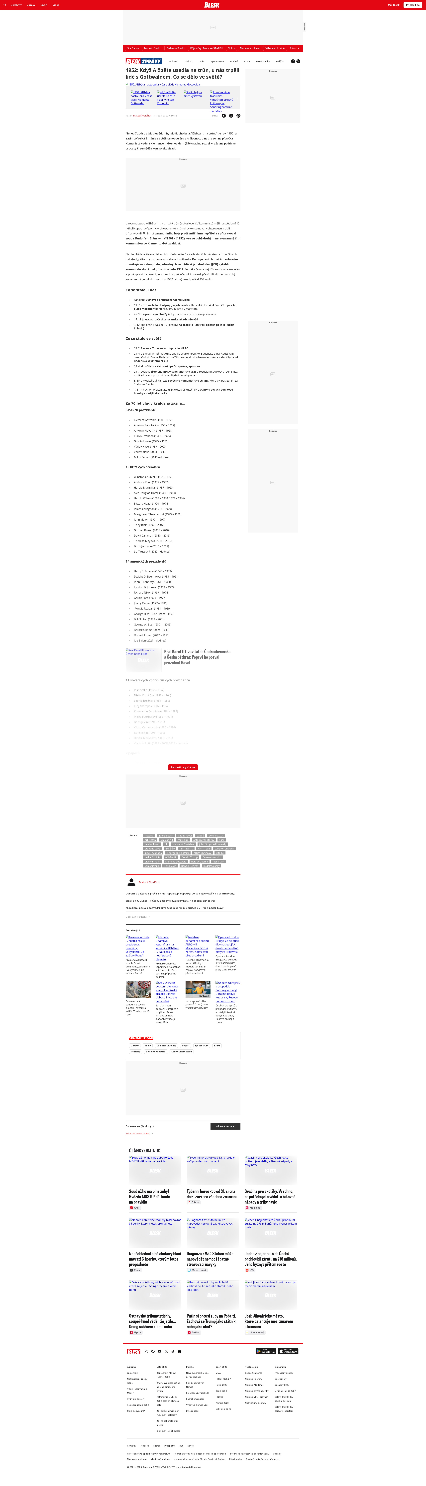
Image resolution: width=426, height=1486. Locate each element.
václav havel (185, 835)
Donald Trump (189, 857)
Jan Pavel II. (186, 848)
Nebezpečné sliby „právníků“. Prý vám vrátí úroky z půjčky (197, 1004)
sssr (221, 839)
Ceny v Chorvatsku (181, 1051)
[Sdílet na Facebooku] (222, 116)
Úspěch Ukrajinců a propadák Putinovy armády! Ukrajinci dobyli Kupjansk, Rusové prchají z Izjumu (226, 1014)
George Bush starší (178, 852)
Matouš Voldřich (142, 115)
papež (200, 835)
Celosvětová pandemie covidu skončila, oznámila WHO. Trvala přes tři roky (137, 1007)
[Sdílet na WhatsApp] (236, 116)
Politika (173, 61)
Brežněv (170, 848)
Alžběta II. (170, 857)
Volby (148, 1045)
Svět (202, 61)
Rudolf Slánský (211, 865)
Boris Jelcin (170, 865)
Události (188, 61)
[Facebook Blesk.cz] (293, 61)
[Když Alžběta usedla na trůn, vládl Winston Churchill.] (169, 103)
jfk (166, 844)
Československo (212, 857)
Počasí (234, 61)
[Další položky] (298, 48)
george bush (165, 835)
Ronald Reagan (189, 865)
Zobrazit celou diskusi (138, 1133)
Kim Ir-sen (204, 848)
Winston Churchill (224, 848)
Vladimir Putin (152, 861)
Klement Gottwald (175, 861)
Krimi (247, 61)
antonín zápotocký (203, 839)
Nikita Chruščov (202, 852)
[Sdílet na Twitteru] (229, 116)
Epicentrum (217, 61)
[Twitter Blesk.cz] (298, 61)
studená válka (152, 848)
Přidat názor (225, 1126)
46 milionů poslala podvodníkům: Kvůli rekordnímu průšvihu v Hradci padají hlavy (174, 907)
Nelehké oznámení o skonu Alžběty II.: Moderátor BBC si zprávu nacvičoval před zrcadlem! (197, 966)
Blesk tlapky (263, 61)
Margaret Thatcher (183, 844)
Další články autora (136, 916)
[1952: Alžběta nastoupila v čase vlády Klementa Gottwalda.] (163, 84)
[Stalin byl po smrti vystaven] (196, 96)
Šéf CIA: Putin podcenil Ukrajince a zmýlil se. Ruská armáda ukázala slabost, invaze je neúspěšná (167, 1014)
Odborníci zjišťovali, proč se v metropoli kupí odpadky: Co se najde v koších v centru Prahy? (180, 893)
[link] (146, 1351)
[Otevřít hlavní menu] (5, 5)
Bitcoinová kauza (155, 1051)
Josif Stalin (218, 861)
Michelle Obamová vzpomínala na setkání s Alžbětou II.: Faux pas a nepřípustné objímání (168, 970)
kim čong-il (167, 839)
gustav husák (152, 844)
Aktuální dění (141, 1038)
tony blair (183, 839)
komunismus (152, 865)
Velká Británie (152, 857)
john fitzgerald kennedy (212, 844)
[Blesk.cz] (212, 5)
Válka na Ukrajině (166, 1045)
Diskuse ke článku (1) (140, 1126)
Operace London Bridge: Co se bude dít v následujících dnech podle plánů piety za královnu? (226, 962)
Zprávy (135, 1045)
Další (278, 61)
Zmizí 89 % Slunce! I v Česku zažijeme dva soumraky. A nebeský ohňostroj (170, 900)
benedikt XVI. (216, 835)
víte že (220, 852)
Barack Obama (199, 861)
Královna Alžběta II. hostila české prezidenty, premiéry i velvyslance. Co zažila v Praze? (138, 966)
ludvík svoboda (153, 852)
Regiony (135, 1051)
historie (149, 835)
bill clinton (150, 839)
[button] (266, 1351)
